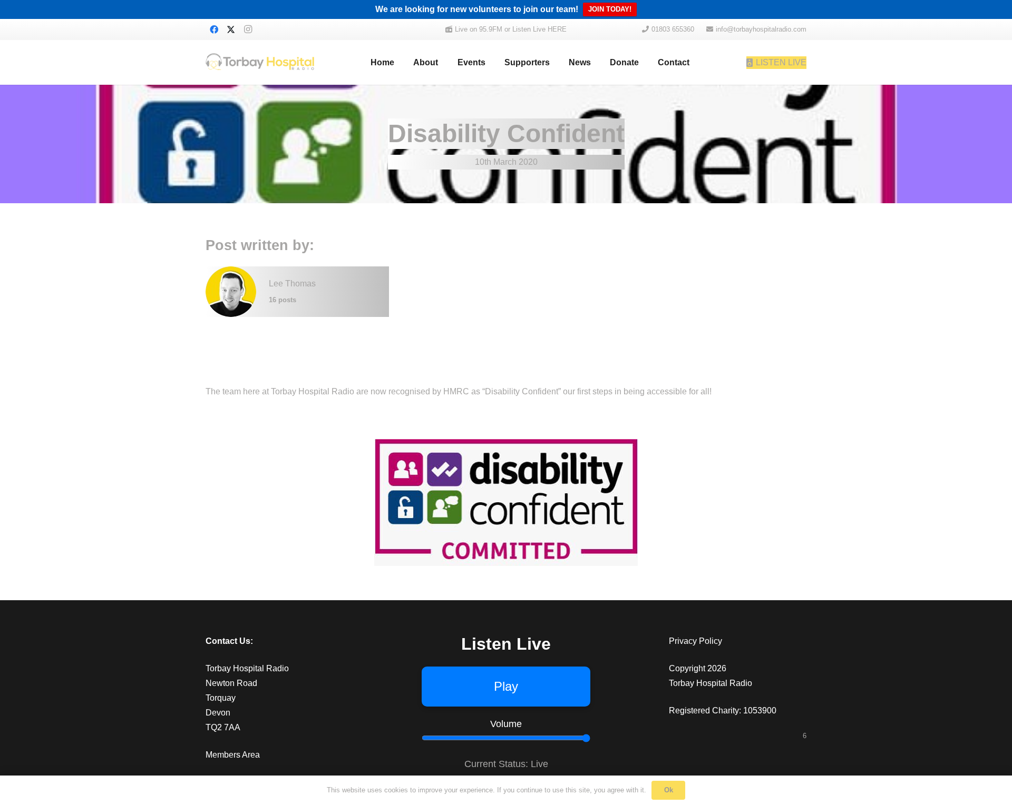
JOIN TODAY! (609, 9)
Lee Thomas (292, 283)
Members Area (233, 754)
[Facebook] (214, 29)
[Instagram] (247, 29)
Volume (506, 724)
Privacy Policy (695, 641)
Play (506, 686)
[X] (230, 29)
